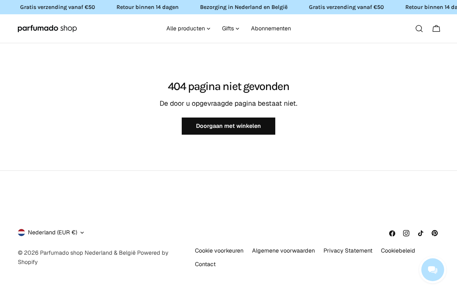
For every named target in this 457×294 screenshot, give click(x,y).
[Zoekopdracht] (419, 28)
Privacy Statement (347, 250)
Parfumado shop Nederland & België (88, 252)
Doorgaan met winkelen (228, 126)
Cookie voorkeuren (219, 250)
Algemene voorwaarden (283, 250)
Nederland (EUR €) (52, 232)
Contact (205, 264)
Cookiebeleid (398, 250)
